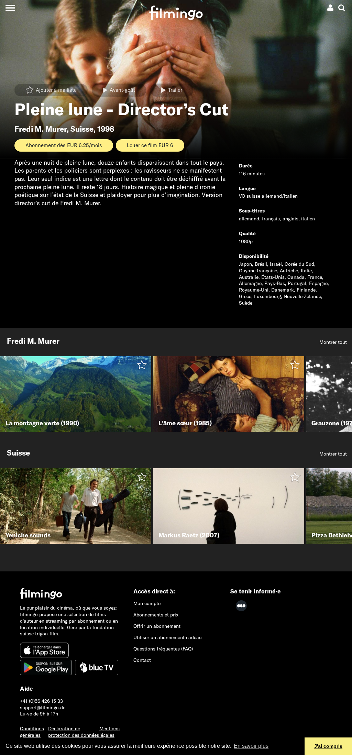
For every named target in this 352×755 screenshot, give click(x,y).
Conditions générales (32, 731)
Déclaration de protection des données (73, 731)
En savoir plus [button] (251, 746)
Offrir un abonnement (156, 626)
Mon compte (147, 603)
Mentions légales (109, 731)
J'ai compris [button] (328, 746)
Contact (142, 660)
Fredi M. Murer (40, 129)
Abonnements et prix (155, 615)
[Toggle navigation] (10, 7)
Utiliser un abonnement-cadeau (167, 637)
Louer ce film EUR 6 (150, 145)
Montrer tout (333, 342)
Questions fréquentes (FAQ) (163, 649)
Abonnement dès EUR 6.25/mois (63, 145)
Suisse (82, 129)
